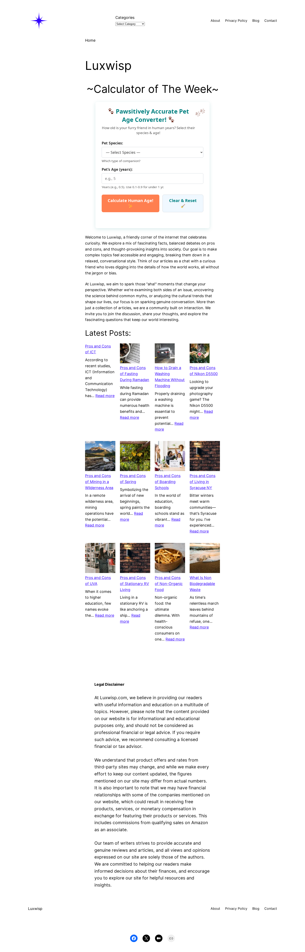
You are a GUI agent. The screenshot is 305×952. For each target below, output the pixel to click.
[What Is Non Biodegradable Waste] (205, 559)
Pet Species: (112, 142)
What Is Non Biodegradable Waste (202, 583)
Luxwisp (35, 908)
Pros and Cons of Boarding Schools (168, 482)
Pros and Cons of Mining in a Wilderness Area (99, 482)
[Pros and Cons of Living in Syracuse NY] (205, 457)
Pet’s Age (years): (117, 169)
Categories (124, 17)
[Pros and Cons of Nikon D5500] (200, 354)
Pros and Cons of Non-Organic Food (169, 583)
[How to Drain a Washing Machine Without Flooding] (165, 354)
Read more (105, 396)
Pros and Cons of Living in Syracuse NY (202, 482)
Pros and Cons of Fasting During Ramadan (134, 374)
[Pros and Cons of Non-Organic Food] (170, 559)
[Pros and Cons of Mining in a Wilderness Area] (100, 457)
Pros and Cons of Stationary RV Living (134, 583)
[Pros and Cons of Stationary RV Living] (135, 559)
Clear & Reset (183, 200)
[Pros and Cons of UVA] (100, 559)
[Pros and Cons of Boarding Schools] (170, 457)
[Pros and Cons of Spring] (135, 457)
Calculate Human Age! (130, 200)
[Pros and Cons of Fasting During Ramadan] (130, 354)
